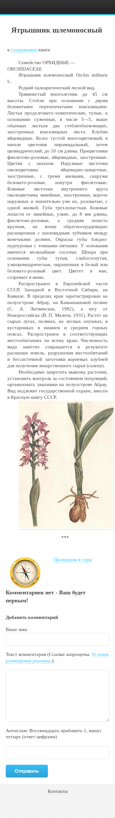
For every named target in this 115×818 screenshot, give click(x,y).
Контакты (58, 791)
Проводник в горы (73, 559)
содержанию (24, 49)
